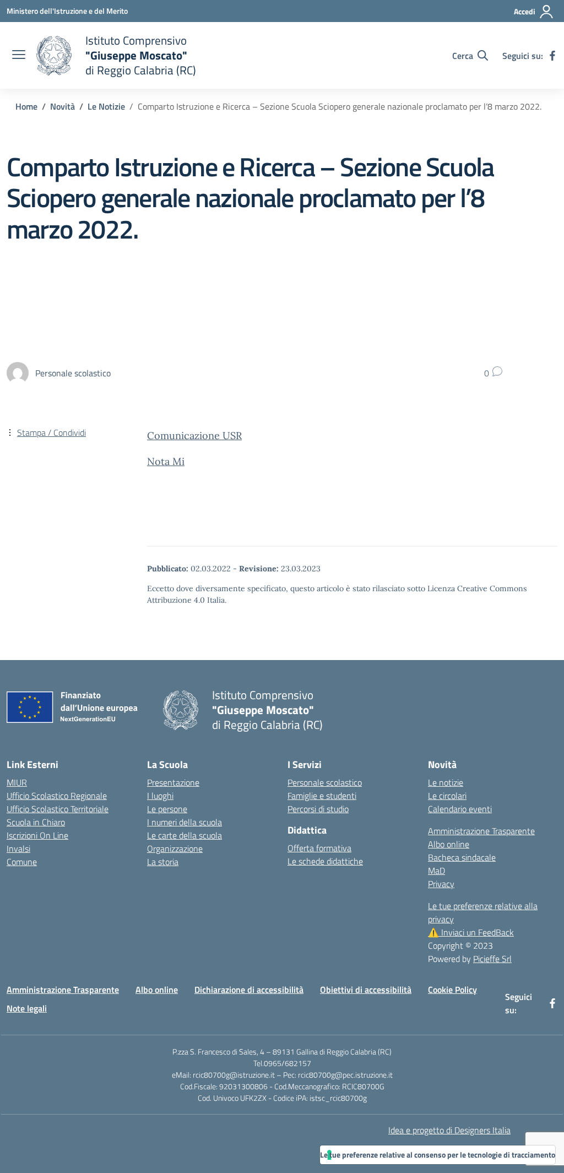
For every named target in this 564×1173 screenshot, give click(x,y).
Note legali (27, 1008)
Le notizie (445, 782)
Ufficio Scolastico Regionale (57, 795)
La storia (162, 861)
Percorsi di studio (318, 808)
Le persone (167, 808)
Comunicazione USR (194, 435)
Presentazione (173, 782)
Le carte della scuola (184, 835)
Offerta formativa (319, 848)
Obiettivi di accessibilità (365, 989)
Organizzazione (175, 848)
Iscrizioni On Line (37, 835)
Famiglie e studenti (322, 795)
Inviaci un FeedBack (471, 932)
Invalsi (18, 848)
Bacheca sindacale (462, 857)
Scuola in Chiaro (36, 822)
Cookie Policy (452, 989)
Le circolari (447, 795)
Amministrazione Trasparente (481, 830)
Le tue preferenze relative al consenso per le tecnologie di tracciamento (437, 1154)
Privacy (441, 883)
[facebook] (552, 56)
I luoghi (160, 795)
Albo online (448, 844)
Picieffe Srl (492, 958)
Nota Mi (166, 461)
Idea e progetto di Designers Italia (449, 1130)
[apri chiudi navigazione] (18, 55)
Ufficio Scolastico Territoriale (58, 808)
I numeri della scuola (184, 822)
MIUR (17, 782)
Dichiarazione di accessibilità (248, 989)
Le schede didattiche (325, 861)
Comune (22, 861)
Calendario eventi (460, 808)
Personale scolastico (325, 782)
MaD (436, 870)
